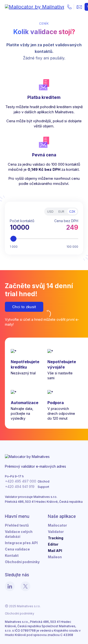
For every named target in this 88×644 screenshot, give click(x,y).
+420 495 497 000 (69, 6)
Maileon (55, 557)
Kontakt (12, 555)
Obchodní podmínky (22, 562)
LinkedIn (10, 586)
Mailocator (57, 525)
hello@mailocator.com (79, 6)
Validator (56, 532)
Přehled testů (17, 525)
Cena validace (17, 549)
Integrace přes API (21, 543)
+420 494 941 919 (19, 486)
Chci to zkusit (24, 306)
